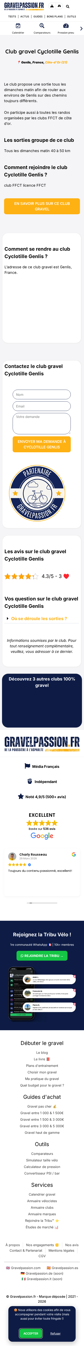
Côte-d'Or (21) (56, 62)
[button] (81, 28)
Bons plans (55, 16)
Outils (71, 16)
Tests (12, 16)
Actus (24, 16)
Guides (38, 16)
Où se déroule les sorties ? (39, 618)
